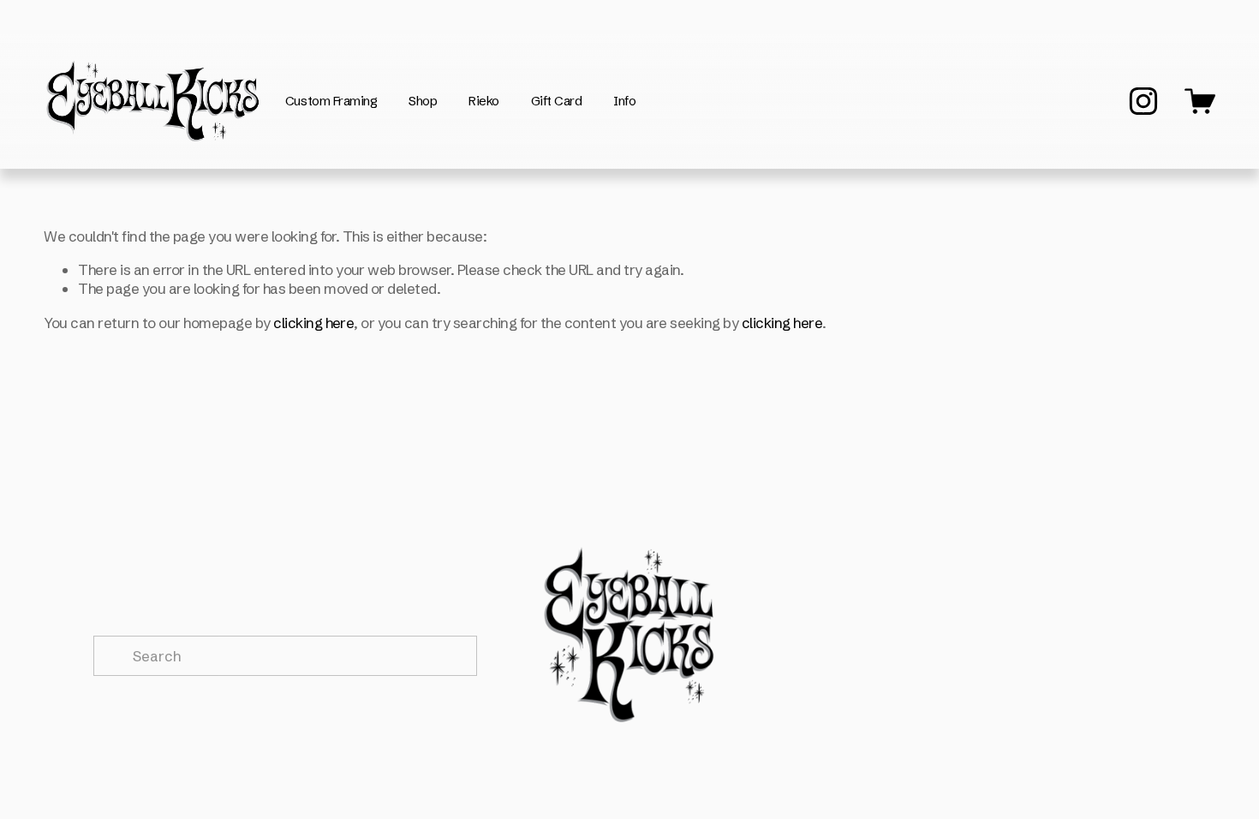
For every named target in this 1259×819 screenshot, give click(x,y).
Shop (423, 101)
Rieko (483, 101)
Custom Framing (331, 101)
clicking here (313, 323)
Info (624, 101)
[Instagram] (1143, 101)
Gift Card (556, 101)
